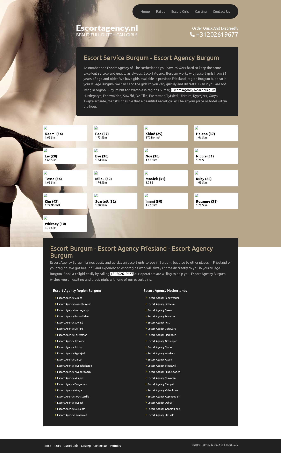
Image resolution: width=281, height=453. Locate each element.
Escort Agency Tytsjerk (70, 341)
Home (145, 11)
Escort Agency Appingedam (164, 396)
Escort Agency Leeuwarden (164, 297)
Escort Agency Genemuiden (164, 408)
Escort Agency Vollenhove (163, 390)
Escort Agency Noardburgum (193, 90)
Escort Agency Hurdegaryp (73, 310)
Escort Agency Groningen (162, 341)
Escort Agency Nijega (69, 390)
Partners (115, 445)
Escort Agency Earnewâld (72, 415)
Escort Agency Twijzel (70, 402)
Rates (160, 11)
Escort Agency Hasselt (161, 415)
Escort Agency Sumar (69, 297)
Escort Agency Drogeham (72, 384)
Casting (201, 11)
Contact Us (221, 11)
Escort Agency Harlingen (162, 334)
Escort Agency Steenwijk (162, 365)
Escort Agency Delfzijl (160, 402)
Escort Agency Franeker (161, 316)
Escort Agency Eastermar (72, 334)
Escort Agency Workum (161, 353)
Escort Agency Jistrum (70, 347)
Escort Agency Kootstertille (73, 396)
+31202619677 (217, 34)
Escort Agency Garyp (69, 359)
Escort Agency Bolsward (162, 328)
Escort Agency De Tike (70, 328)
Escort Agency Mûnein (70, 378)
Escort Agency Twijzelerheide (74, 365)
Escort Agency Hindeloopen (164, 371)
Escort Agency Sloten (160, 347)
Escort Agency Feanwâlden (73, 316)
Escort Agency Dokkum (161, 304)
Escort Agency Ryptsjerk (71, 353)
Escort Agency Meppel (161, 384)
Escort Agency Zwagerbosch (74, 371)
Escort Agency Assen (160, 359)
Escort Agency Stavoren (162, 378)
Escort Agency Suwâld (70, 322)
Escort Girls (180, 11)
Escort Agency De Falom (71, 408)
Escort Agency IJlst (159, 322)
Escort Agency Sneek (160, 310)
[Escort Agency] (107, 30)
